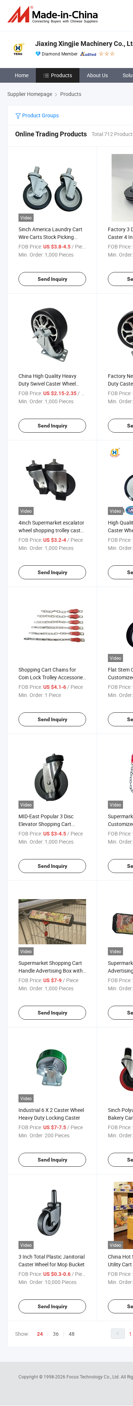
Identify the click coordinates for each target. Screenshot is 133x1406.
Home (21, 75)
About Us (97, 75)
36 (56, 1333)
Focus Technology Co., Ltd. (93, 1377)
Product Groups (40, 115)
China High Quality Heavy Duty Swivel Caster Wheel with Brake (47, 383)
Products (61, 75)
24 (40, 1334)
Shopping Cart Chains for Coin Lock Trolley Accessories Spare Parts (51, 677)
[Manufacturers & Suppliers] (53, 14)
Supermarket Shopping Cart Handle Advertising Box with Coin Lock (50, 970)
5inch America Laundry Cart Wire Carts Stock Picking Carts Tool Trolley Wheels (50, 237)
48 (72, 1333)
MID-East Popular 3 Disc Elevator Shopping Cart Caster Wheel (46, 824)
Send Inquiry (52, 279)
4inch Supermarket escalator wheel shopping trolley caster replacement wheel (51, 530)
